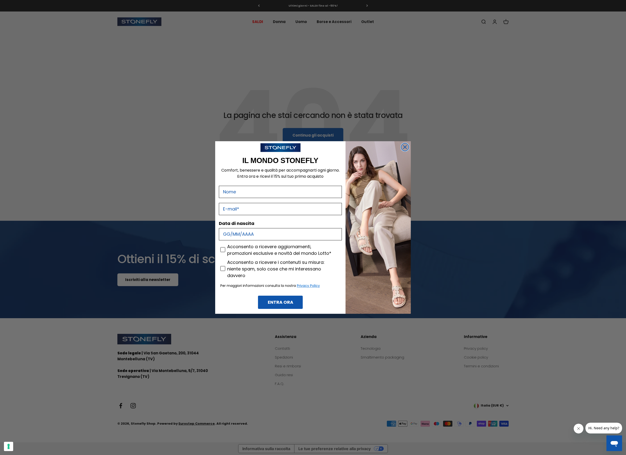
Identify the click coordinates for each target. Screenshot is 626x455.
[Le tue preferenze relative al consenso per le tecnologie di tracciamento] (8, 446)
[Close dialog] (405, 147)
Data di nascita (236, 223)
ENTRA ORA (280, 302)
